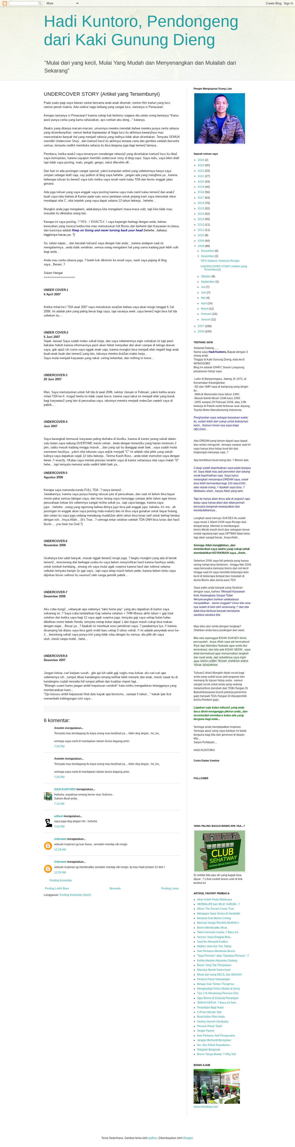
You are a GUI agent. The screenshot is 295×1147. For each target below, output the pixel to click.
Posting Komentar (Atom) (75, 895)
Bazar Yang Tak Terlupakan (214, 965)
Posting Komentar (61, 880)
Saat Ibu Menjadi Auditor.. (213, 941)
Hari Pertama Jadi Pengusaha (216, 1035)
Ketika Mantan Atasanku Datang (217, 960)
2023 (201, 165)
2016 (201, 203)
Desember (208, 251)
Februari (206, 314)
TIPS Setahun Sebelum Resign (220, 260)
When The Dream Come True (215, 908)
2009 (201, 240)
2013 (201, 219)
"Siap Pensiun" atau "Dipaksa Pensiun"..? (223, 955)
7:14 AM (59, 803)
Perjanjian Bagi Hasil (210, 1007)
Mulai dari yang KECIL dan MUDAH (219, 974)
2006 (201, 331)
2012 (201, 224)
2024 (201, 160)
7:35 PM (59, 746)
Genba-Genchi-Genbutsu (213, 1021)
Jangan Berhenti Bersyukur (214, 1040)
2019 (201, 187)
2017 (201, 197)
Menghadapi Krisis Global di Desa (218, 988)
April (204, 303)
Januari (206, 319)
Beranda (115, 888)
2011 (201, 230)
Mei (203, 297)
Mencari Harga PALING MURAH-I (218, 922)
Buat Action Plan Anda (211, 1016)
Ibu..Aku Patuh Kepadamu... (214, 1045)
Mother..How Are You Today (214, 946)
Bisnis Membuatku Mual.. (212, 927)
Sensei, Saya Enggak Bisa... (214, 937)
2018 (201, 192)
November (208, 256)
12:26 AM (60, 872)
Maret (205, 308)
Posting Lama (170, 888)
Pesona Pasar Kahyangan (213, 979)
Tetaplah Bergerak (208, 1049)
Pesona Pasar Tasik (209, 1026)
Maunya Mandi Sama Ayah (214, 969)
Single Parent (205, 1030)
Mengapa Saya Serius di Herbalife (218, 913)
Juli (203, 287)
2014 (201, 213)
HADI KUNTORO (65, 789)
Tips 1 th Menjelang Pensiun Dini (218, 993)
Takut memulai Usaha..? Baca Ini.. (218, 932)
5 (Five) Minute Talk (209, 1012)
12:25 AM (60, 849)
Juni (204, 292)
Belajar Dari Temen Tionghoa (215, 984)
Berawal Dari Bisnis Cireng (214, 918)
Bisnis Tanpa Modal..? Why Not (216, 1054)
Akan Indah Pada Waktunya (214, 899)
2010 (201, 235)
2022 (201, 170)
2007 (201, 326)
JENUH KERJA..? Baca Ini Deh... (217, 1002)
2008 (201, 246)
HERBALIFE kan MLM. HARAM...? (218, 904)
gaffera (152, 1138)
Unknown (60, 839)
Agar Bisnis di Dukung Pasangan (218, 998)
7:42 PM (59, 826)
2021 (201, 176)
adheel (58, 816)
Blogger (188, 1138)
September (208, 281)
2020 (201, 181)
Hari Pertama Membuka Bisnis (216, 951)
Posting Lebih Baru (57, 888)
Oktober (206, 276)
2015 (201, 208)
